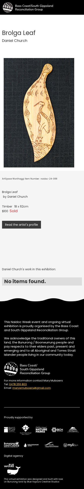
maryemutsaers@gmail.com (31, 388)
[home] (26, 7)
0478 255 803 (18, 384)
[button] (80, 6)
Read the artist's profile (21, 225)
